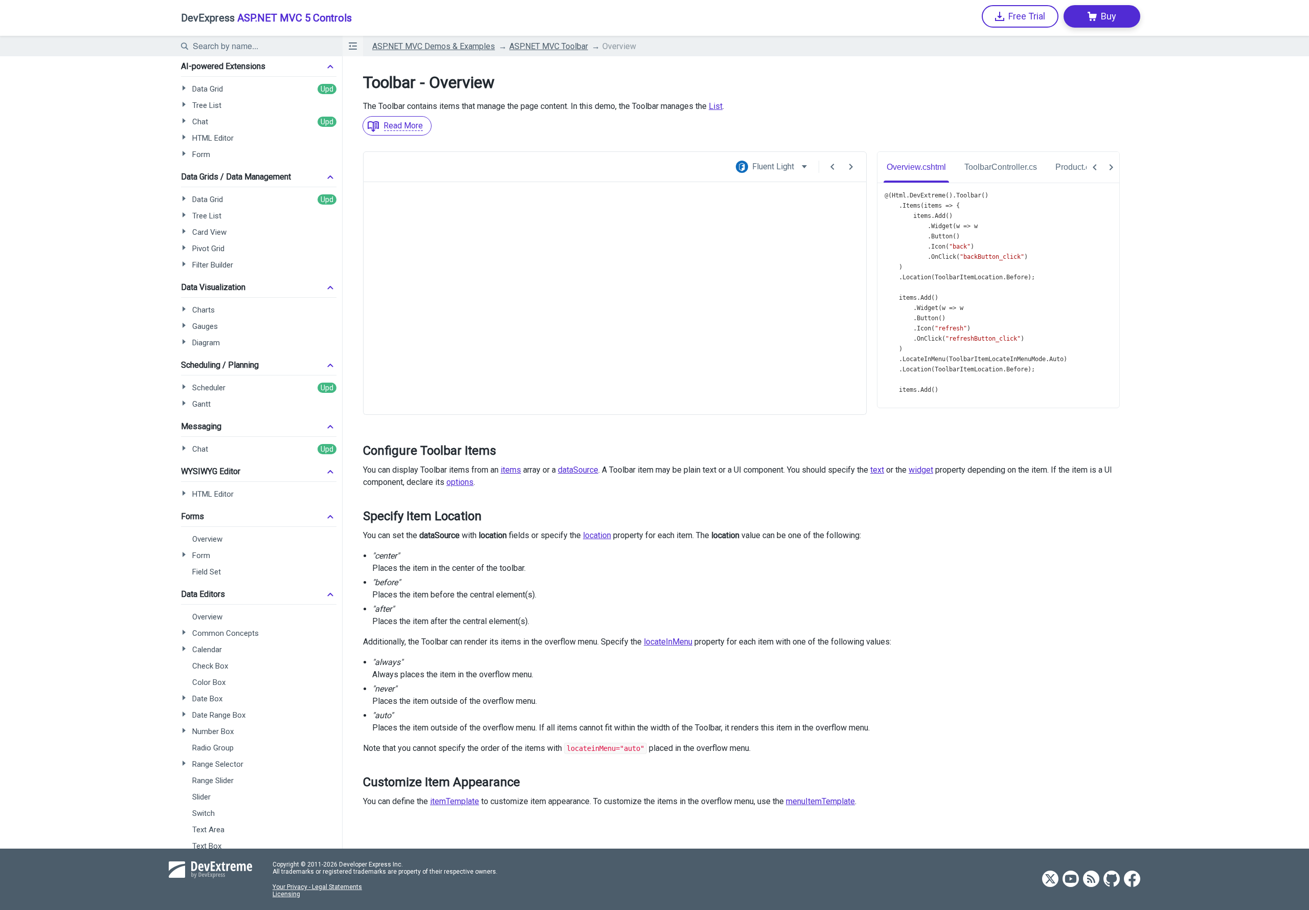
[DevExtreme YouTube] (1071, 880)
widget (921, 470)
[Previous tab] (1095, 167)
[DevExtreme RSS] (1091, 880)
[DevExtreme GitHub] (1111, 880)
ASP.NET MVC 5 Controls (266, 18)
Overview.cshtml (916, 167)
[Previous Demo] (832, 167)
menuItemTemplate (820, 801)
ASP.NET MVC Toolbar (548, 46)
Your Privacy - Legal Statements (317, 887)
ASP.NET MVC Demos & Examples (433, 46)
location (597, 535)
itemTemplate (454, 801)
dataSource (578, 470)
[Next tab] (1111, 167)
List (716, 106)
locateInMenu (668, 642)
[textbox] (261, 46)
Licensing (286, 894)
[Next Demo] (851, 167)
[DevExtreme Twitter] (1050, 880)
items (511, 470)
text (877, 470)
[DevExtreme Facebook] (1132, 880)
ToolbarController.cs (1000, 167)
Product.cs (1074, 167)
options (459, 482)
